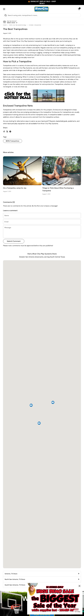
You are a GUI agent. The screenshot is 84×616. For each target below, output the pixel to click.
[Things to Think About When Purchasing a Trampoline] (61, 170)
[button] (79, 9)
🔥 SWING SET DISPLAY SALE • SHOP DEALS (42, 2)
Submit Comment (13, 241)
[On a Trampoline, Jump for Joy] (22, 170)
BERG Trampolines (12, 141)
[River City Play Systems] (41, 9)
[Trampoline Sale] (34, 102)
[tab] (42, 573)
